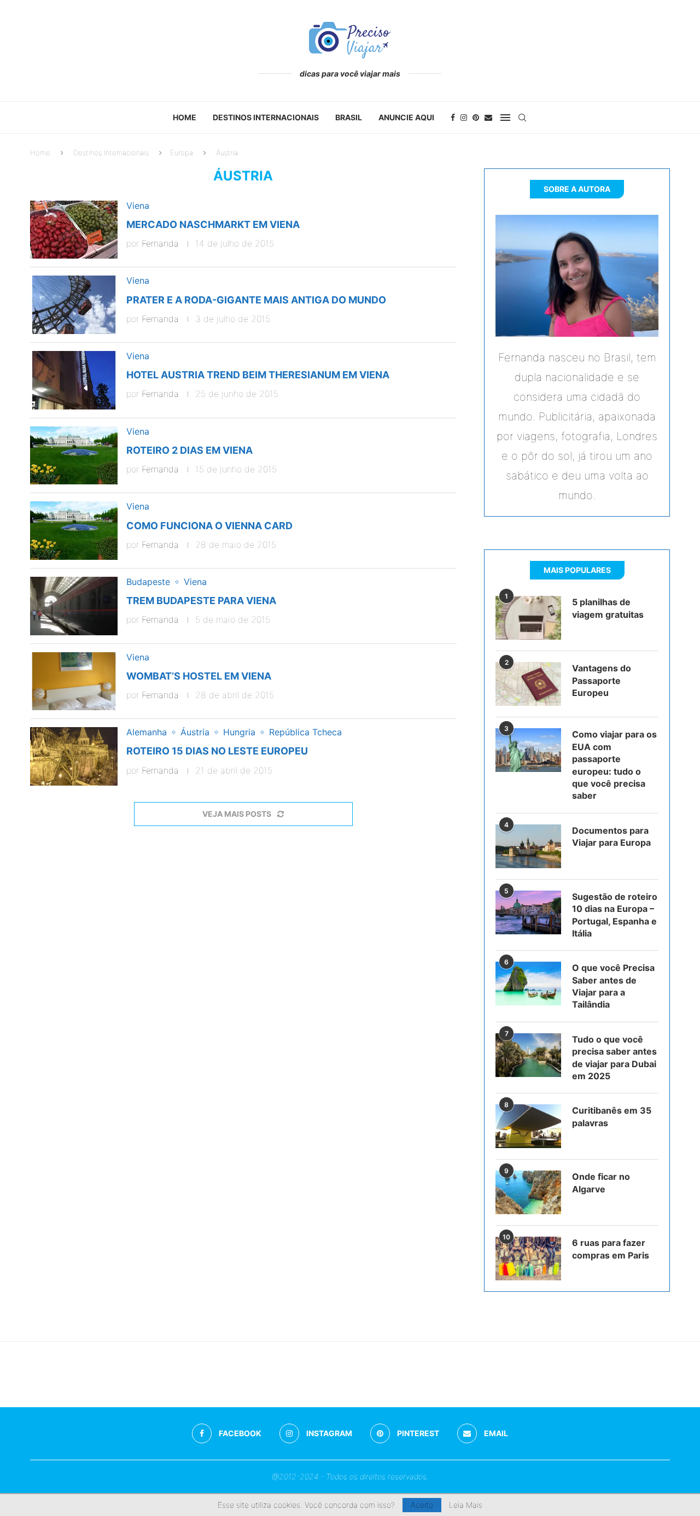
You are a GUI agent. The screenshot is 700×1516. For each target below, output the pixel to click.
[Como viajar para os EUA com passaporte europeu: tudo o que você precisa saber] (528, 750)
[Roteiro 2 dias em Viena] (74, 455)
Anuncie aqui (406, 117)
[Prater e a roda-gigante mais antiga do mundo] (74, 305)
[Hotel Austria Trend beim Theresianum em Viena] (74, 380)
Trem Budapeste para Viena (201, 600)
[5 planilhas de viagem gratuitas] (528, 618)
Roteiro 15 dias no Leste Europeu (217, 751)
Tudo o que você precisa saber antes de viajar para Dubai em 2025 (614, 1057)
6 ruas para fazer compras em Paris (610, 1248)
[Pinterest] (475, 117)
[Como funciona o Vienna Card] (74, 530)
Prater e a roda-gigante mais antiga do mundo (256, 300)
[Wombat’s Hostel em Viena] (74, 681)
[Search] (522, 117)
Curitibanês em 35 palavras (611, 1116)
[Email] (488, 117)
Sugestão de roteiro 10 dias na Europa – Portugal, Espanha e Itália (614, 915)
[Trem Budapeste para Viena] (74, 606)
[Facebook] (453, 117)
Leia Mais (465, 1505)
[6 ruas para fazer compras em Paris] (528, 1258)
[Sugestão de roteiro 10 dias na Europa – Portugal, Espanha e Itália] (528, 912)
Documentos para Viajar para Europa (611, 836)
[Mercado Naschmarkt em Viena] (74, 230)
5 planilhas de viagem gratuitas (608, 607)
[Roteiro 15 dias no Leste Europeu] (74, 756)
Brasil (348, 117)
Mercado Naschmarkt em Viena (213, 224)
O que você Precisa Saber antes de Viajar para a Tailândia (613, 986)
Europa (181, 152)
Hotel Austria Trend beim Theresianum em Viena (257, 375)
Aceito (422, 1504)
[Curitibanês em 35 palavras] (528, 1126)
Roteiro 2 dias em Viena (189, 450)
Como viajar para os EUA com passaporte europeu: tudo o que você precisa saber (614, 765)
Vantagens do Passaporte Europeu (601, 680)
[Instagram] (463, 117)
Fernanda (160, 243)
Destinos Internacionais (266, 117)
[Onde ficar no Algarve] (528, 1192)
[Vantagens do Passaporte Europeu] (528, 684)
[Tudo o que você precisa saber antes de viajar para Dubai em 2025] (528, 1055)
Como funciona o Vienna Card (209, 525)
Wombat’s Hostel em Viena (198, 676)
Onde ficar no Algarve (601, 1182)
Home (184, 117)
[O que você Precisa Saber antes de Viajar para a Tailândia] (528, 983)
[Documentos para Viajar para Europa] (528, 846)
